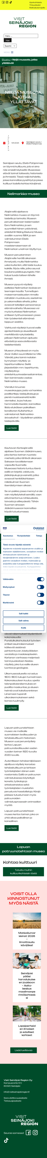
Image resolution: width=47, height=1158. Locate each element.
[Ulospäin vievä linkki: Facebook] (3, 2)
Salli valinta (24, 621)
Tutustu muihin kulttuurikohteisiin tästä (23, 871)
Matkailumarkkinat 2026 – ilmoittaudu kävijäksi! (27, 938)
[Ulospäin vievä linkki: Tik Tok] (11, 2)
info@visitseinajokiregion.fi (16, 1091)
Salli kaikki (23, 613)
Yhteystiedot (34, 5)
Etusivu (6, 59)
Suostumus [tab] (8, 536)
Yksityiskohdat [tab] (23, 536)
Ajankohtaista (35, 2)
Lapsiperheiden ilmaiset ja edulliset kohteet (27, 1030)
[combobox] (10, 46)
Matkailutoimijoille (37, 7)
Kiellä (23, 628)
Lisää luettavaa (23, 1050)
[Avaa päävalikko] (9, 52)
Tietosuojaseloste (12, 1100)
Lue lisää (12, 428)
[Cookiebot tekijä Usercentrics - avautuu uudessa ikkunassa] (33, 528)
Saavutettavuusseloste (15, 1098)
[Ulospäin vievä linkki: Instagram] (7, 2)
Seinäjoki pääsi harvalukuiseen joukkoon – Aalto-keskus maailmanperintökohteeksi (26, 985)
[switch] (40, 587)
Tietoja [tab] (39, 536)
